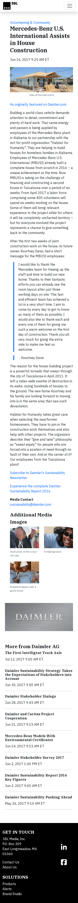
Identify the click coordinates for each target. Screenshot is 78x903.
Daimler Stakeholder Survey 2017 (34, 757)
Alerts (7, 889)
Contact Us (10, 862)
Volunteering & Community (30, 22)
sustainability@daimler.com (30, 504)
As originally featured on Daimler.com (38, 104)
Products (9, 884)
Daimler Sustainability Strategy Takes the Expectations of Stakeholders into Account (38, 675)
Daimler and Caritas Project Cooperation (29, 716)
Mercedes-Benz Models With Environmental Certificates (30, 738)
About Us (9, 867)
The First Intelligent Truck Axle (33, 653)
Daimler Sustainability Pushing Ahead (38, 797)
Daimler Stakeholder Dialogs (30, 696)
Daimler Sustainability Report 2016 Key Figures (36, 777)
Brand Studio (12, 894)
